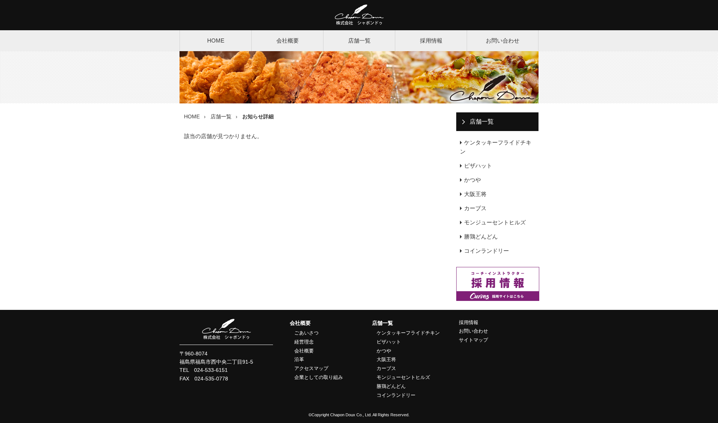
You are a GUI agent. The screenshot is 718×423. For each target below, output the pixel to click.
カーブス (475, 208)
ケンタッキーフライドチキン (495, 147)
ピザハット (478, 165)
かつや (472, 180)
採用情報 (431, 40)
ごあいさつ (306, 333)
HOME (215, 40)
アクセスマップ (311, 368)
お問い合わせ (502, 40)
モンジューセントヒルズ (495, 222)
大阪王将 (475, 194)
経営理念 (304, 342)
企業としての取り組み (318, 377)
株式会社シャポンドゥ (359, 15)
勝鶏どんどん (481, 236)
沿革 (299, 359)
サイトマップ (473, 340)
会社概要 (287, 40)
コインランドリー (486, 251)
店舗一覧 (359, 40)
